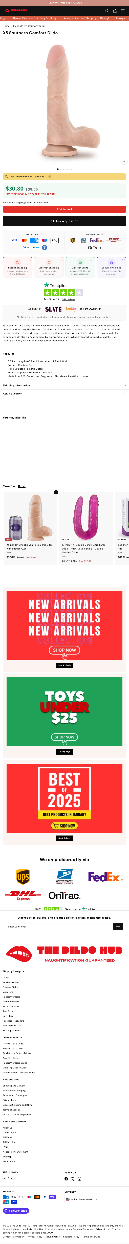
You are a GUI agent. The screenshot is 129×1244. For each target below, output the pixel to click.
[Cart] (115, 11)
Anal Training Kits (12, 1025)
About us (7, 1127)
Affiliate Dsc (9, 1142)
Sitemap (7, 1156)
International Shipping (14, 1090)
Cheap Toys (64, 751)
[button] (34, 241)
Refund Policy (53, 1236)
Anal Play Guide (11, 1058)
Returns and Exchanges (15, 1095)
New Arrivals (64, 665)
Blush (22, 486)
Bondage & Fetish (12, 1030)
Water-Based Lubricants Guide (19, 1072)
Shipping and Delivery (14, 1085)
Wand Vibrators (11, 1001)
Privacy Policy (10, 1100)
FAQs (5, 1147)
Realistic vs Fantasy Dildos (17, 1053)
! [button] (49, 176)
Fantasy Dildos (10, 987)
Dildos (6, 977)
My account (9, 1161)
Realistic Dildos (11, 982)
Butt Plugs (8, 1016)
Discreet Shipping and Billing (17, 1104)
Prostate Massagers (13, 1020)
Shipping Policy (71, 1236)
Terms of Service (11, 1109)
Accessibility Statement (15, 1151)
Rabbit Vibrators (11, 996)
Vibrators (8, 992)
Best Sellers (64, 838)
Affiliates (7, 1137)
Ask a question (12, 393)
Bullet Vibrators (11, 1006)
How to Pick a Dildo (13, 1043)
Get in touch (9, 1132)
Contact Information (13, 1236)
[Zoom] (124, 161)
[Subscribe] (118, 926)
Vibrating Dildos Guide (15, 1067)
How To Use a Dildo (13, 1048)
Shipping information (16, 385)
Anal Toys (8, 1011)
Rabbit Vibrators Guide (15, 1062)
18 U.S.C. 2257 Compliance (17, 1114)
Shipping (20, 202)
